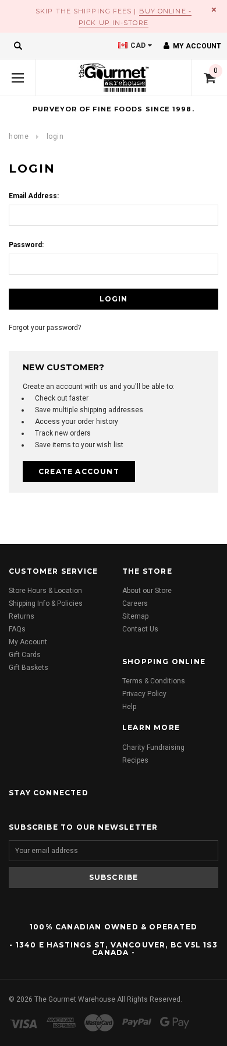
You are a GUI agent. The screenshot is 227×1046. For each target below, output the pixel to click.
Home (19, 136)
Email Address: (34, 196)
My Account (28, 642)
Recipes (135, 760)
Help (129, 707)
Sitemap (135, 616)
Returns (21, 616)
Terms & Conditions (153, 681)
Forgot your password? (45, 328)
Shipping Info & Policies (46, 603)
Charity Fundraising (153, 747)
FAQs (17, 629)
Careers (135, 603)
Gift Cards (25, 655)
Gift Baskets (28, 668)
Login (55, 136)
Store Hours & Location (45, 591)
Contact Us (140, 629)
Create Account (78, 471)
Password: (26, 245)
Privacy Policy (144, 694)
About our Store (147, 591)
